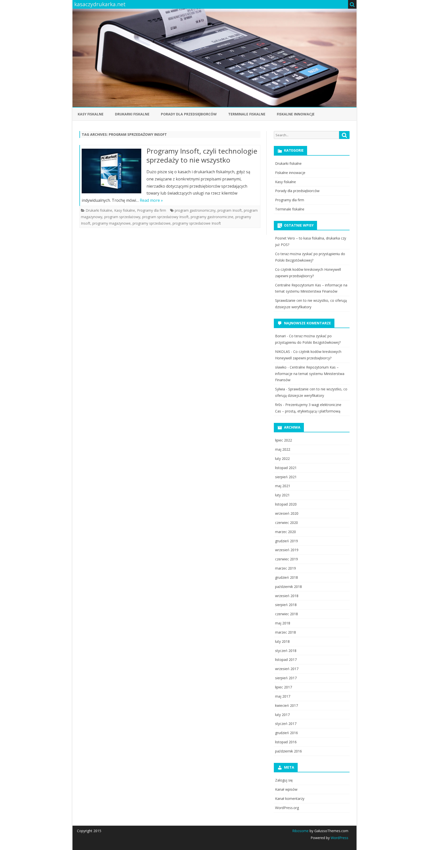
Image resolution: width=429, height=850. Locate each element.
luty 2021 (282, 495)
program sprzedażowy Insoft (165, 216)
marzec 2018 (285, 632)
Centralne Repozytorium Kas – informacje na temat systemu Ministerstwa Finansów (309, 373)
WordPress (339, 837)
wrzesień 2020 (286, 513)
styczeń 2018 (285, 650)
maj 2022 (282, 449)
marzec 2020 (285, 531)
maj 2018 (282, 623)
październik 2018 (288, 586)
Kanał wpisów (286, 789)
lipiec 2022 (283, 440)
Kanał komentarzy (289, 798)
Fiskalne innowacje (296, 114)
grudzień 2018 (286, 577)
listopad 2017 (286, 659)
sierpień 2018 (286, 604)
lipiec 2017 (283, 687)
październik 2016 (288, 751)
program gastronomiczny (195, 210)
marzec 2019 (285, 568)
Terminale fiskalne (246, 114)
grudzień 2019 (286, 541)
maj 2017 (282, 696)
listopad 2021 (286, 467)
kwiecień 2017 (286, 705)
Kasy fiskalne (91, 114)
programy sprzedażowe (152, 223)
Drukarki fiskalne (132, 114)
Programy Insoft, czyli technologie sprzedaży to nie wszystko (201, 155)
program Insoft (229, 210)
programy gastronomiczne (212, 216)
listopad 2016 (286, 742)
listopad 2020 (286, 504)
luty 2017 (282, 714)
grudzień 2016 (286, 732)
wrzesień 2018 (286, 595)
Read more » (151, 200)
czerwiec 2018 (286, 614)
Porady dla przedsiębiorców (189, 114)
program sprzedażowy (122, 216)
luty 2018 (282, 641)
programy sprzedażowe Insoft (197, 223)
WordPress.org (287, 807)
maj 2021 (282, 485)
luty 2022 (282, 458)
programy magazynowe (111, 223)
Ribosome (300, 830)
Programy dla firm (151, 210)
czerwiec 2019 (286, 559)
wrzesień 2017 (286, 668)
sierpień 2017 (286, 678)
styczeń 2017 (285, 723)
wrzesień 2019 (286, 549)
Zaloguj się (284, 780)
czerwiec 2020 (286, 522)
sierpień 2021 (286, 477)
